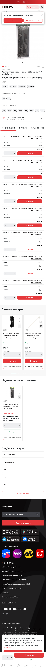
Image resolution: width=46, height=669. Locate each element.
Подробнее (8, 647)
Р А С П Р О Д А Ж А (23, 2)
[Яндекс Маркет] (28, 553)
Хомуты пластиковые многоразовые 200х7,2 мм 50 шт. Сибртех (33, 335)
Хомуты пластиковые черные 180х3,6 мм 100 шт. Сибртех (26, 185)
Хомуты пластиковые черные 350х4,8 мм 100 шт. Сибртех (12, 335)
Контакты (5, 593)
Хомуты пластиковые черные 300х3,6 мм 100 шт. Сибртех (26, 137)
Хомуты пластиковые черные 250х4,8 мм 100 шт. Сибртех (12, 406)
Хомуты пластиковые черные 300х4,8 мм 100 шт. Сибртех (26, 233)
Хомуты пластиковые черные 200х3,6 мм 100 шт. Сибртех (26, 209)
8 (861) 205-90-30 (14, 609)
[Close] (42, 15)
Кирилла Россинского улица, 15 (15, 580)
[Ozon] (6, 553)
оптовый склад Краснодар (13, 571)
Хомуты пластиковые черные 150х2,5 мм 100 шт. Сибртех (27, 161)
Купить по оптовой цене (12, 366)
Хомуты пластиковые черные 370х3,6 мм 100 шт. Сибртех (26, 258)
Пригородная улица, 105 (12, 588)
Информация (7, 506)
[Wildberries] (17, 553)
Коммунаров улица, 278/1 (12, 575)
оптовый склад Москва (11, 567)
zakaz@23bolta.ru (9, 603)
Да (13, 20)
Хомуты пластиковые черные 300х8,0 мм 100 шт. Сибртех (26, 282)
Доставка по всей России (11, 597)
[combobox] (20, 12)
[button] (42, 12)
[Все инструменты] (40, 553)
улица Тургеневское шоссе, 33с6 (16, 584)
